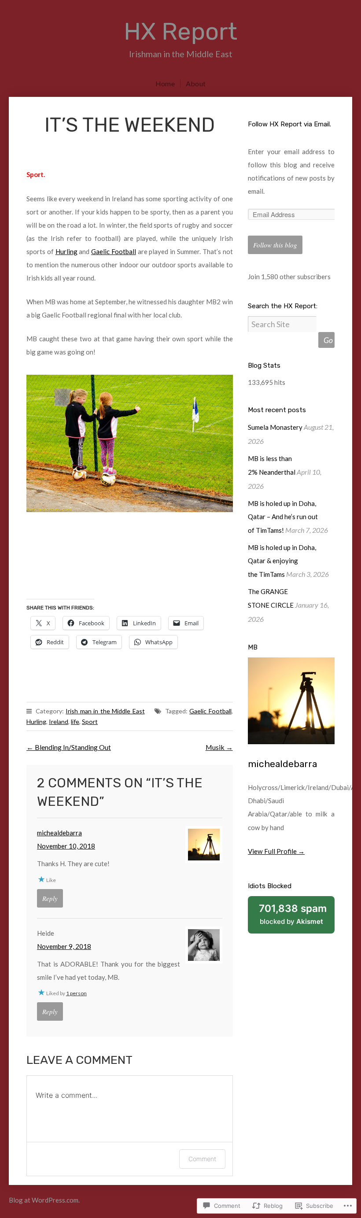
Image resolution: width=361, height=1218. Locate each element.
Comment (202, 1159)
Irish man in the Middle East (105, 711)
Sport (90, 721)
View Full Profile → (276, 851)
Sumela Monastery (275, 427)
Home (165, 83)
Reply (50, 898)
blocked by (297, 918)
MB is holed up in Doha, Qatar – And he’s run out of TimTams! (283, 516)
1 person (76, 993)
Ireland (58, 721)
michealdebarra (59, 833)
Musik (219, 747)
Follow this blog (275, 244)
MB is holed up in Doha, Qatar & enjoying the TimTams (282, 560)
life (75, 721)
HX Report (180, 31)
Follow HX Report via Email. (289, 124)
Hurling (66, 251)
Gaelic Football (113, 251)
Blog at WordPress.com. (44, 1200)
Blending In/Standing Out (68, 747)
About (196, 83)
